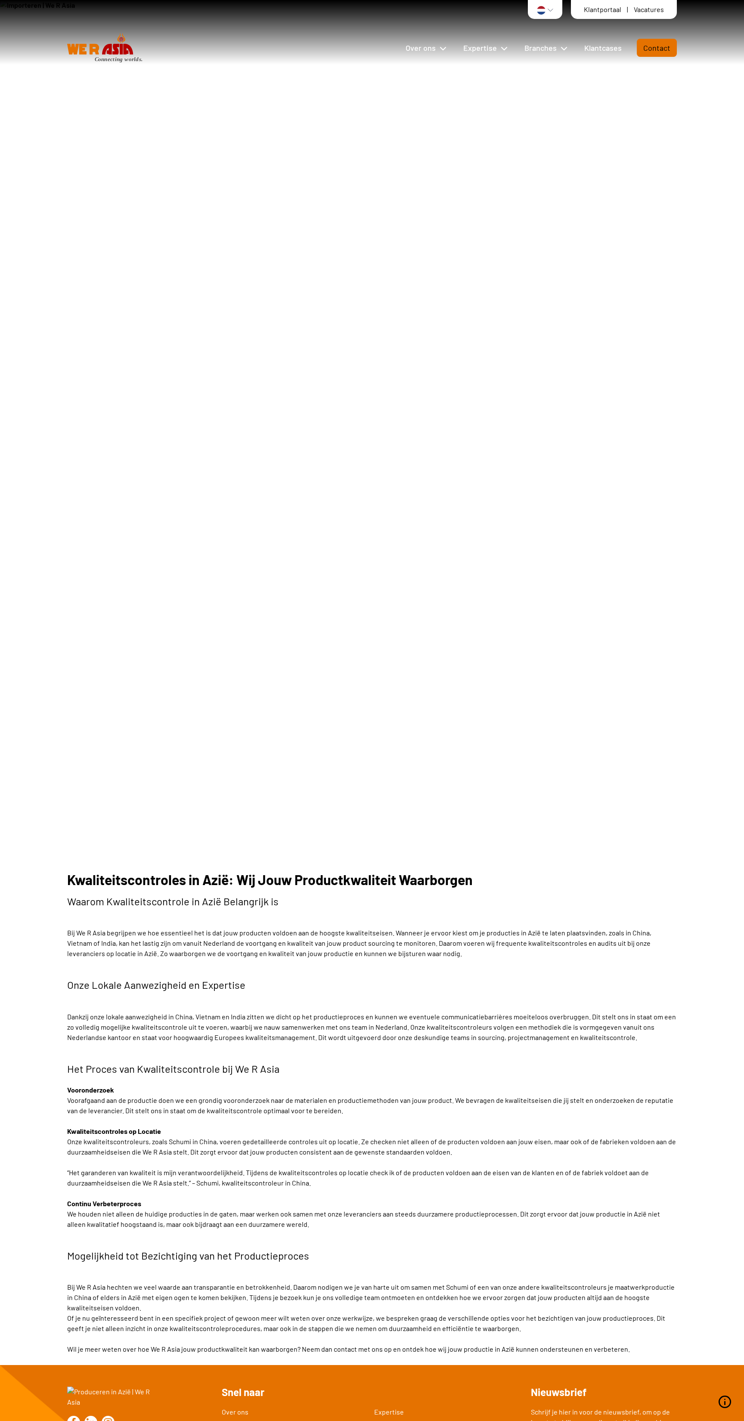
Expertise (389, 1412)
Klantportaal (603, 9)
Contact (656, 48)
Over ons (235, 1412)
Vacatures (649, 9)
